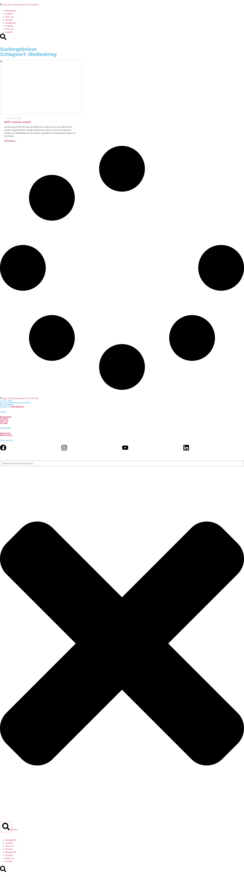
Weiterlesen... (10, 141)
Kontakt (8, 20)
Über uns (9, 17)
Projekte (9, 13)
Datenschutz (6, 435)
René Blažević (17, 407)
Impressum (5, 433)
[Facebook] (3, 447)
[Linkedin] (186, 447)
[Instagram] (64, 447)
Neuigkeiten (11, 10)
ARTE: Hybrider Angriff (17, 122)
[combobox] (122, 463)
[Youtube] (125, 447)
